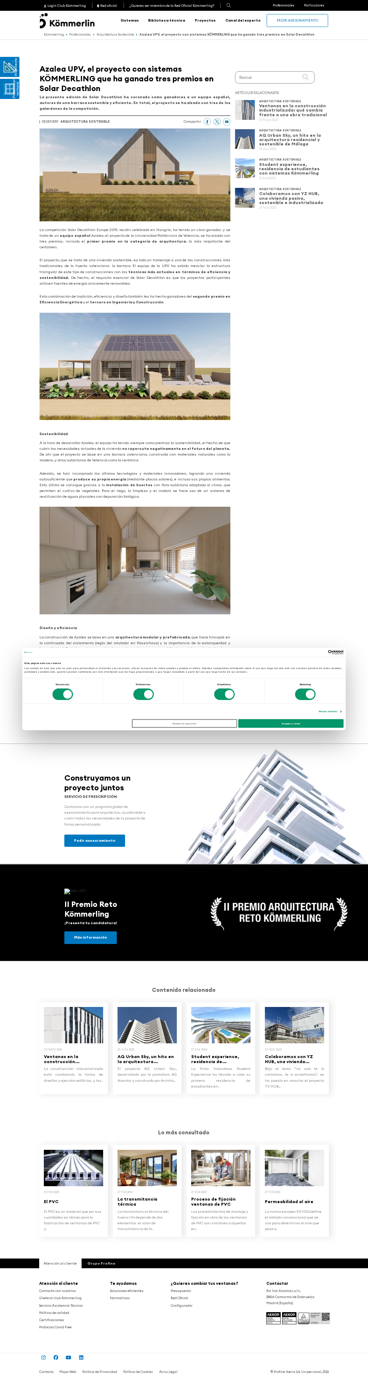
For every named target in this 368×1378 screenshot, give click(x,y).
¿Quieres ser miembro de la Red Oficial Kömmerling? (171, 6)
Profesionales (283, 5)
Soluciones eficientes (126, 1291)
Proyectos (205, 20)
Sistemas (130, 20)
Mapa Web (67, 1372)
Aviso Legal (168, 1372)
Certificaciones (51, 1320)
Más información (90, 937)
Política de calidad (54, 1313)
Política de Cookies (138, 1372)
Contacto (46, 1372)
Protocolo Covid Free (55, 1327)
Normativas (120, 1298)
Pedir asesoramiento (297, 20)
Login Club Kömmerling (66, 6)
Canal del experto (243, 20)
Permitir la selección (184, 723)
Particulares (314, 5)
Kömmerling (54, 34)
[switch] (143, 694)
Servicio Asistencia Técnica (61, 1306)
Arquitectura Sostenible (115, 34)
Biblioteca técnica (166, 20)
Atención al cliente (58, 1283)
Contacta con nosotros (57, 1291)
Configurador (182, 1306)
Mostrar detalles (328, 711)
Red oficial (108, 6)
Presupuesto (181, 1291)
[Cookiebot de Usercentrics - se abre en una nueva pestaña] (312, 652)
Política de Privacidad (99, 1372)
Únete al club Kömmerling (60, 1298)
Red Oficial (179, 1298)
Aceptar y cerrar (291, 723)
